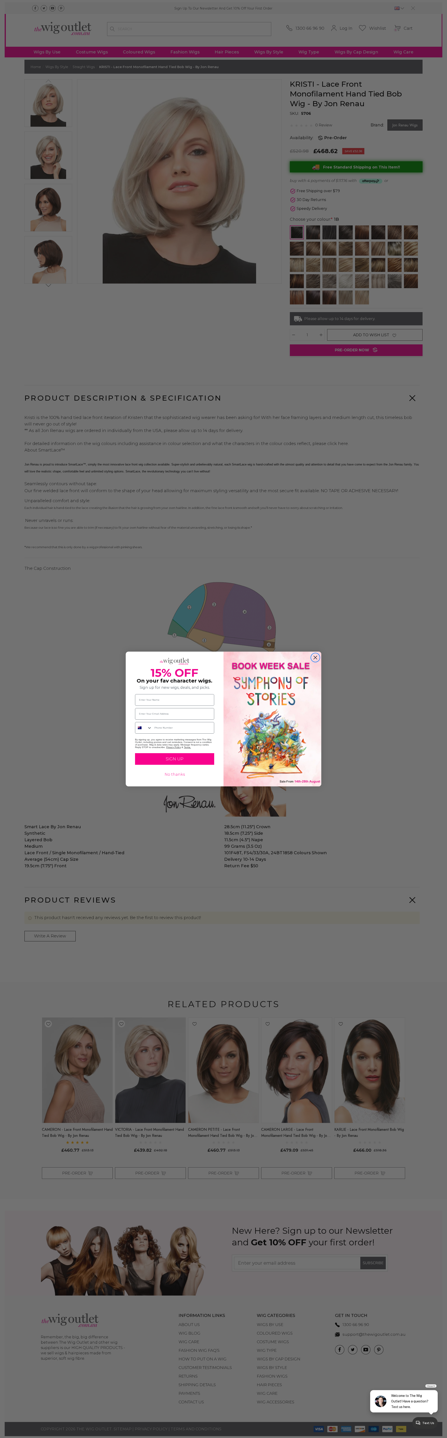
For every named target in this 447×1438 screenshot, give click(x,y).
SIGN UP (174, 759)
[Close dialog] (315, 657)
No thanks (175, 774)
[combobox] (143, 727)
